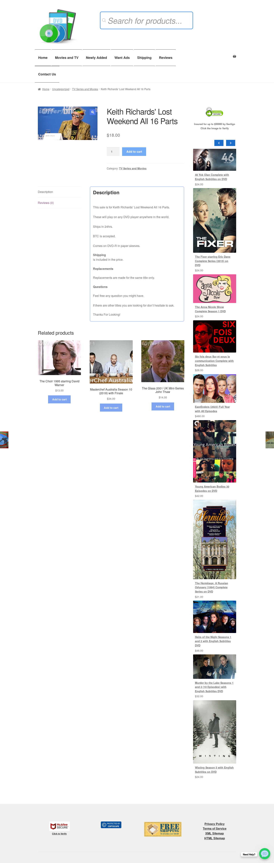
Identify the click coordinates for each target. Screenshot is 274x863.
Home (43, 57)
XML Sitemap (214, 833)
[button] (93, 112)
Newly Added (96, 57)
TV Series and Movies (85, 89)
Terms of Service (214, 828)
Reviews (165, 57)
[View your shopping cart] (214, 54)
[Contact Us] (264, 853)
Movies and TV (66, 57)
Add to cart (134, 151)
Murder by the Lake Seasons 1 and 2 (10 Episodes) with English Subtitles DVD (214, 687)
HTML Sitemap (214, 838)
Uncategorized (60, 89)
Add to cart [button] (59, 399)
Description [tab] (45, 192)
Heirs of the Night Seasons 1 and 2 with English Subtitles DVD (213, 641)
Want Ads (122, 57)
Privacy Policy (214, 824)
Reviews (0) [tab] (46, 203)
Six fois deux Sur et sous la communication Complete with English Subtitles (214, 361)
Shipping (144, 57)
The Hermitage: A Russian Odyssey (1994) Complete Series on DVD (211, 587)
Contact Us (47, 74)
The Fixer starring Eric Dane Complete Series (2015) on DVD (212, 261)
